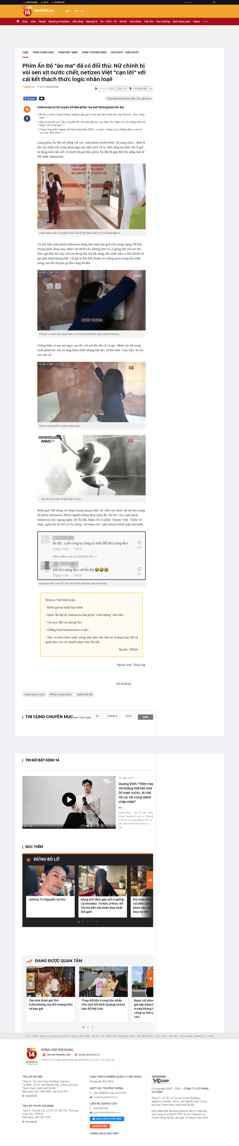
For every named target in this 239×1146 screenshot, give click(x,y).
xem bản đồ (31, 1096)
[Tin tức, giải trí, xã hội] (41, 11)
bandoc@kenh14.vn (89, 1054)
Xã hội (123, 21)
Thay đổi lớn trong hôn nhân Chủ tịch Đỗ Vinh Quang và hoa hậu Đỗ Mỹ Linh (103, 1004)
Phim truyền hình (61, 694)
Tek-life (148, 21)
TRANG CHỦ (18, 21)
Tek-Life (173, 1036)
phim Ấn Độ (85, 694)
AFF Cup (80, 10)
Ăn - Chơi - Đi (108, 21)
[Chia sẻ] (27, 118)
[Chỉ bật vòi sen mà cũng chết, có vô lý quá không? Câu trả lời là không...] (91, 300)
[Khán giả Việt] (91, 555)
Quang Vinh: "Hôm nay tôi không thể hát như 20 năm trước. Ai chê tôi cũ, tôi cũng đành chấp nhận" (136, 793)
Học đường (163, 21)
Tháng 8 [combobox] (112, 716)
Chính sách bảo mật (104, 1133)
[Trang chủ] (27, 109)
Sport (74, 1036)
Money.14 (91, 21)
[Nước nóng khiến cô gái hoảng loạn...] (91, 392)
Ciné (33, 21)
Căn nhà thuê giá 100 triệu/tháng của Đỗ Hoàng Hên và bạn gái (51, 1004)
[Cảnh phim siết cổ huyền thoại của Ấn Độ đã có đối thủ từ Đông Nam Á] (91, 196)
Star (25, 21)
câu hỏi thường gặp (58, 1055)
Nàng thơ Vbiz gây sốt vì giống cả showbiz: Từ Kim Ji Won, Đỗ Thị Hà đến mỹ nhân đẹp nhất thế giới (102, 906)
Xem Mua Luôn (181, 21)
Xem (145, 717)
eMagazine (32, 2)
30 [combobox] (97, 716)
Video (196, 21)
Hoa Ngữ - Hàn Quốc (125, 52)
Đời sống (77, 21)
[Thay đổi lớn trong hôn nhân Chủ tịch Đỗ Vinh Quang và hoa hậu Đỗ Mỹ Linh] (103, 981)
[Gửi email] (41, 98)
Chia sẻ (31, 98)
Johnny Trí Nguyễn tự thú (46, 899)
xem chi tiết (100, 1126)
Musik (42, 21)
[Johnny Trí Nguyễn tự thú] (50, 881)
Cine (25, 52)
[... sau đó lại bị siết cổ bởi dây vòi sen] (91, 465)
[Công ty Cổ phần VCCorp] (161, 1079)
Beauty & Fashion (59, 21)
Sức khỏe (135, 21)
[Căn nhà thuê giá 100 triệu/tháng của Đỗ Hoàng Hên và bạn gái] (51, 981)
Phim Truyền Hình (94, 52)
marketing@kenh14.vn (106, 1097)
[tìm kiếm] (214, 2)
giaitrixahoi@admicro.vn (107, 1112)
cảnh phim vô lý (35, 694)
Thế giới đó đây (145, 1036)
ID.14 (46, 2)
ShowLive (59, 2)
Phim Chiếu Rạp (43, 52)
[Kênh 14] (32, 1056)
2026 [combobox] (128, 716)
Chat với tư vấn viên (108, 1119)
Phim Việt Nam (67, 52)
